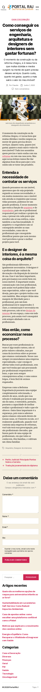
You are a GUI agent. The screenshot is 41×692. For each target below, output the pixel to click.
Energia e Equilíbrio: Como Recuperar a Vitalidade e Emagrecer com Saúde (20, 637)
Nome (5, 516)
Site (3, 538)
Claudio (15, 85)
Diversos (6, 656)
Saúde (5, 670)
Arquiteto (9, 448)
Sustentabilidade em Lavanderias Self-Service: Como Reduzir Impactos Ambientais (18, 606)
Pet (3, 667)
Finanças (6, 660)
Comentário (7, 495)
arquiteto (28, 207)
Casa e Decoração (20, 19)
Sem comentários (22, 89)
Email (5, 527)
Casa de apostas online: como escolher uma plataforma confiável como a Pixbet (19, 617)
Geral (5, 663)
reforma (6, 156)
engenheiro (8, 210)
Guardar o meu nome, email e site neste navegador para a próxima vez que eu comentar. (20, 551)
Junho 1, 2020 (29, 85)
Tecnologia (7, 673)
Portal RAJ (13, 687)
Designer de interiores (23, 448)
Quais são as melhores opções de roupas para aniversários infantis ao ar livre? (20, 594)
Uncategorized (9, 677)
